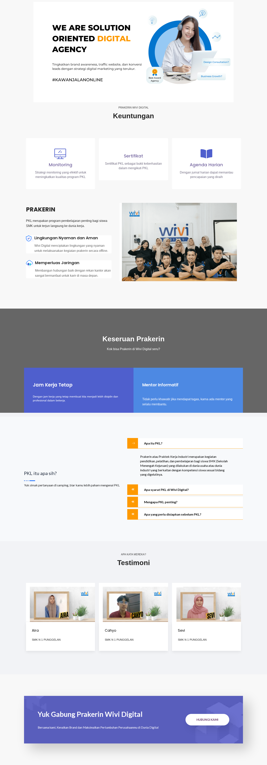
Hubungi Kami (207, 719)
